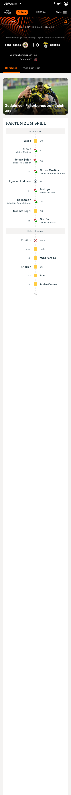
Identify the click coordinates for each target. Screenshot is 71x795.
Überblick (11, 68)
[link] (22, 12)
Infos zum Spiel (31, 68)
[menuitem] (24, 12)
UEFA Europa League (8, 12)
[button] (60, 12)
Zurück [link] (11, 21)
